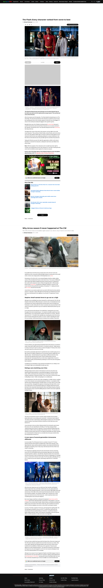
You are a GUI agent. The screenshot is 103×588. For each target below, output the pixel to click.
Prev (28, 62)
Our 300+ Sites (64, 578)
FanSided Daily (74, 578)
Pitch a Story (27, 580)
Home (26, 218)
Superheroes (15, 1)
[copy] (31, 24)
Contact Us (56, 1)
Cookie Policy (64, 580)
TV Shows (42, 1)
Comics (32, 1)
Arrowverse (57, 127)
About (47, 1)
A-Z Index (41, 582)
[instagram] (96, 1)
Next (57, 62)
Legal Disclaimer (75, 580)
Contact (51, 578)
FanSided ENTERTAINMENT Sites (79, 1)
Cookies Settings (52, 582)
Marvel (21, 1)
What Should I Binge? (63, 1)
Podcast (70, 1)
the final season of (32, 556)
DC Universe (27, 1)
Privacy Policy (42, 580)
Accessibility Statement (29, 582)
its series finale (50, 124)
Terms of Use (52, 580)
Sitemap (51, 1)
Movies (36, 1)
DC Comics (28, 287)
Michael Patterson (28, 22)
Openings (41, 578)
